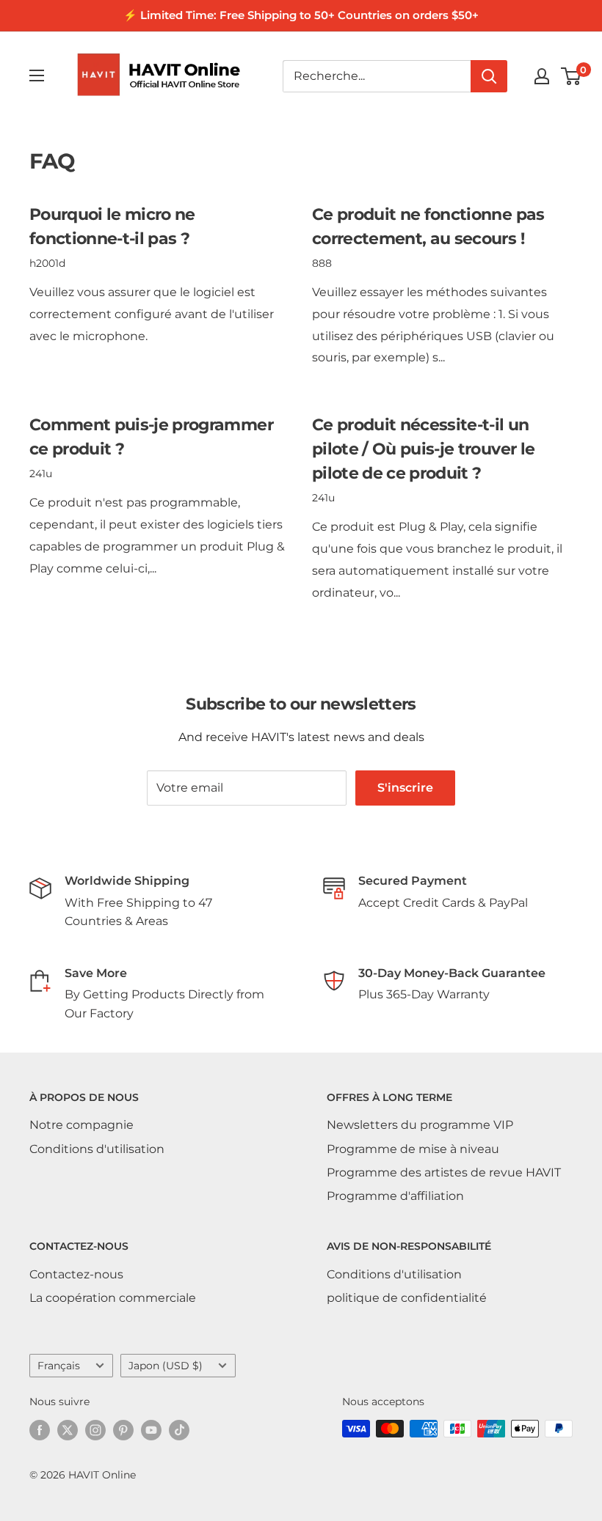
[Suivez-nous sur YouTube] (151, 1430)
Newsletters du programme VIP (420, 1125)
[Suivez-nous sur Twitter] (67, 1430)
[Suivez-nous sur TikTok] (179, 1430)
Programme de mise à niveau (413, 1149)
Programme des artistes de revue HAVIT (444, 1172)
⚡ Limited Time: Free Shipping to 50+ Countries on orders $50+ (301, 15)
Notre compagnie (81, 1125)
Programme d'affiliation (395, 1196)
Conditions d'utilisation (96, 1149)
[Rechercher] (489, 76)
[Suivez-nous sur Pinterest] (123, 1430)
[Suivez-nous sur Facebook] (39, 1430)
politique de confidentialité (407, 1298)
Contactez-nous (76, 1274)
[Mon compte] (541, 76)
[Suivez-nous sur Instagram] (95, 1430)
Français (58, 1365)
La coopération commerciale (112, 1298)
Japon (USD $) (165, 1365)
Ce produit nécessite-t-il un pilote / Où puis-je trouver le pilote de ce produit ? (423, 449)
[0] (571, 76)
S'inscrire (405, 788)
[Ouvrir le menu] (36, 75)
